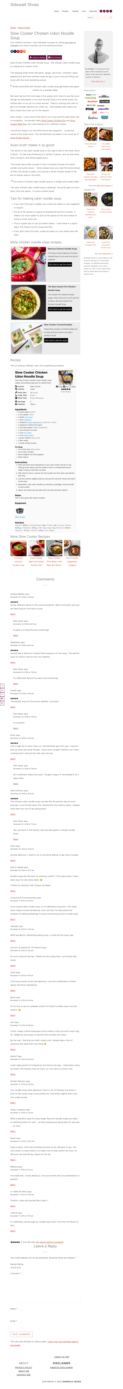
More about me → (98, 81)
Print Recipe (55, 57)
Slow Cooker (24, 27)
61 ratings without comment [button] (50, 1242)
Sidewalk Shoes (24, 4)
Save (73, 387)
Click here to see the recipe (59, 264)
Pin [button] (66, 387)
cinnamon (27, 420)
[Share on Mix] (24, 51)
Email (13, 1321)
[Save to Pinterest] (18, 51)
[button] (62, 389)
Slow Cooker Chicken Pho (53, 120)
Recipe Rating (16, 1264)
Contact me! (24, 1375)
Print (60, 387)
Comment (15, 1273)
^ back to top (61, 1357)
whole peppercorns (35, 422)
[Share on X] (15, 51)
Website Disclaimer (61, 1367)
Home (13, 27)
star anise (29, 417)
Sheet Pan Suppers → (104, 185)
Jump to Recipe (38, 57)
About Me (23, 1371)
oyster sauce (28, 435)
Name (13, 1309)
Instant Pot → (108, 254)
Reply (13, 614)
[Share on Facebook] (11, 51)
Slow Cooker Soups (19, 138)
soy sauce (27, 433)
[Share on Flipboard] (21, 51)
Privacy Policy (23, 1367)
